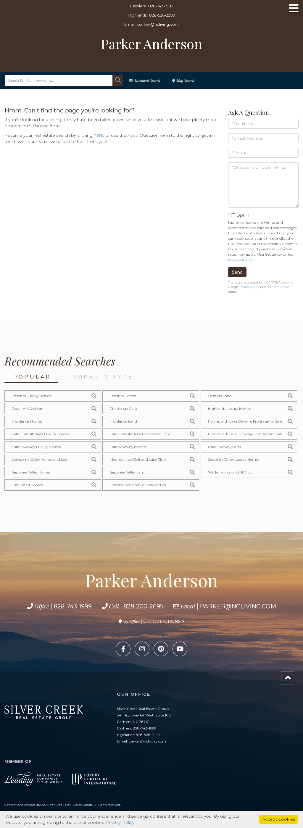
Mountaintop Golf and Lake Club (138, 459)
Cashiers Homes (123, 396)
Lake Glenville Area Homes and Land (140, 434)
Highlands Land (123, 421)
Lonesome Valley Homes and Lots (40, 459)
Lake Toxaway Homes (128, 446)
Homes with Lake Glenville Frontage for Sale (245, 421)
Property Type (100, 377)
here (98, 135)
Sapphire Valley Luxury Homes (233, 459)
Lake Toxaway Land (224, 446)
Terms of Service (279, 287)
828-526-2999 (162, 15)
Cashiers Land (220, 396)
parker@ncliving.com (158, 24)
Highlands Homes (27, 421)
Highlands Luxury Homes (229, 408)
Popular (32, 377)
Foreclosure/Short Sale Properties (138, 485)
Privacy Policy (240, 260)
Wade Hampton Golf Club (230, 472)
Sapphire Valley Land (127, 472)
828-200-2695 (143, 606)
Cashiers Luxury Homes (31, 396)
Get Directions (162, 621)
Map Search (185, 80)
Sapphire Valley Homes (31, 472)
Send (237, 272)
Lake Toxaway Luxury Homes (36, 446)
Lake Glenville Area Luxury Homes (40, 434)
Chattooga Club (123, 408)
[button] (117, 80)
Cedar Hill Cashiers (27, 408)
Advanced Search (147, 80)
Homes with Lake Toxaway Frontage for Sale (245, 434)
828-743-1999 (160, 6)
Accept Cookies (278, 819)
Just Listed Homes (27, 485)
